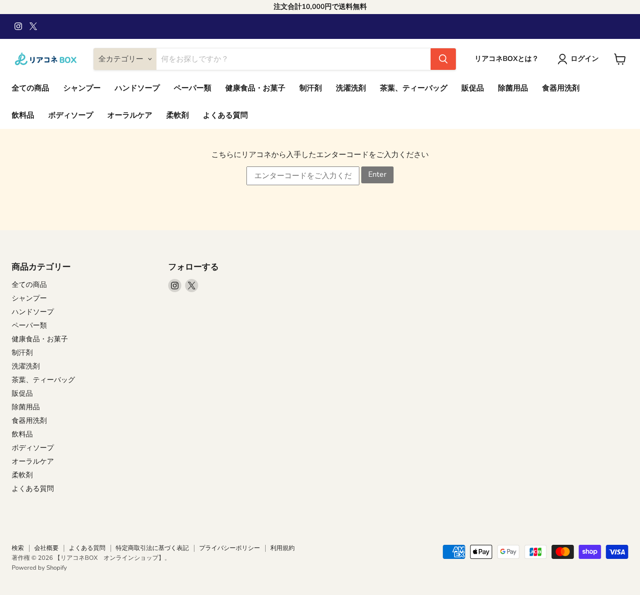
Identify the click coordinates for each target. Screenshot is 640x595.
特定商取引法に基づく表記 (152, 548)
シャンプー (82, 88)
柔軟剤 (177, 115)
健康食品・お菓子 (255, 88)
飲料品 (23, 115)
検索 (18, 548)
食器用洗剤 (561, 88)
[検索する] (443, 59)
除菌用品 (513, 88)
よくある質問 (225, 115)
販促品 (472, 88)
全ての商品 (30, 88)
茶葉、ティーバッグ (413, 88)
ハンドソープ (137, 88)
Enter (377, 174)
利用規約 (282, 548)
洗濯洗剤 (351, 88)
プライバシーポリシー (229, 548)
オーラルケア (129, 115)
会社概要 (46, 548)
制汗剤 (310, 88)
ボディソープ (70, 115)
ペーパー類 (192, 88)
